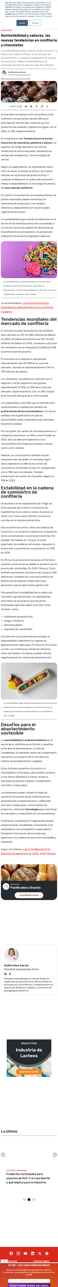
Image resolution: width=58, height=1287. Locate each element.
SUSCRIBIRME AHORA (29, 895)
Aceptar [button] (22, 23)
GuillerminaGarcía (17, 72)
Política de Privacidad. (44, 16)
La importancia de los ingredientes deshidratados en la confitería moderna (27, 307)
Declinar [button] (35, 23)
